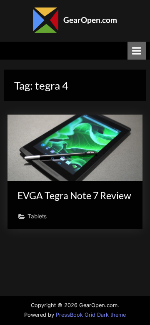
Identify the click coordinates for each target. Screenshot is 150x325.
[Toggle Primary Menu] (137, 51)
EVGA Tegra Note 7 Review (74, 195)
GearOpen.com (90, 20)
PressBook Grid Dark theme (91, 315)
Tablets (37, 216)
